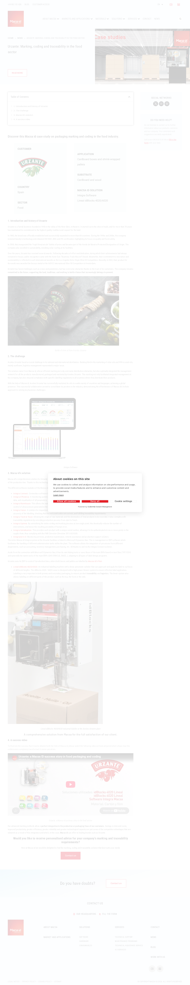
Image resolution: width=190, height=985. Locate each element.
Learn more (58, 495)
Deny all (94, 501)
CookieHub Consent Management (100, 507)
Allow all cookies (66, 501)
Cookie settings (123, 501)
